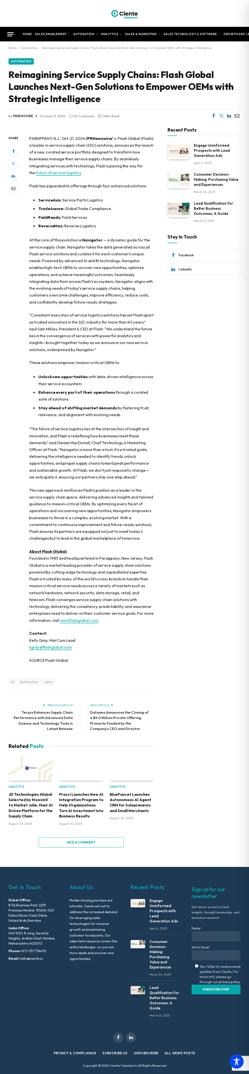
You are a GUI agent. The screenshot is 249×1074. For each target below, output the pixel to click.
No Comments (84, 116)
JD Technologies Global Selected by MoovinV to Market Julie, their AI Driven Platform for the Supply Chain (31, 805)
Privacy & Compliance (75, 1053)
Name (197, 928)
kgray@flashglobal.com (50, 647)
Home (27, 34)
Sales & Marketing (141, 34)
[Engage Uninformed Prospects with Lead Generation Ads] (178, 150)
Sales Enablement (51, 34)
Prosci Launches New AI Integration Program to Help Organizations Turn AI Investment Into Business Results (81, 805)
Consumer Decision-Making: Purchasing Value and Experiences (216, 179)
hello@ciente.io (31, 958)
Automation (83, 34)
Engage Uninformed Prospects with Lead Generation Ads (212, 150)
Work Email (201, 947)
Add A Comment (81, 842)
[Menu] (10, 34)
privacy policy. (229, 982)
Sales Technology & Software (190, 34)
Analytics (109, 34)
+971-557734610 (33, 951)
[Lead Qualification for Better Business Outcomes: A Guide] (178, 208)
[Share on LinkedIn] (229, 116)
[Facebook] (13, 151)
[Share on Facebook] (213, 116)
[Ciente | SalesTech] (124, 13)
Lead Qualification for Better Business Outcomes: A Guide (213, 208)
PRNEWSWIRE (23, 116)
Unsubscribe (146, 1053)
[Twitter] (13, 163)
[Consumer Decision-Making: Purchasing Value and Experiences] (178, 179)
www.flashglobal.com (79, 620)
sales (48, 682)
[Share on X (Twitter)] (221, 116)
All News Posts (180, 1053)
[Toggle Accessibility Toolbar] (236, 1061)
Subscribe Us (115, 1053)
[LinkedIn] (13, 176)
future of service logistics (58, 172)
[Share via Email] (236, 116)
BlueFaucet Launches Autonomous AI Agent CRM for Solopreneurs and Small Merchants (130, 802)
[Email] (13, 188)
